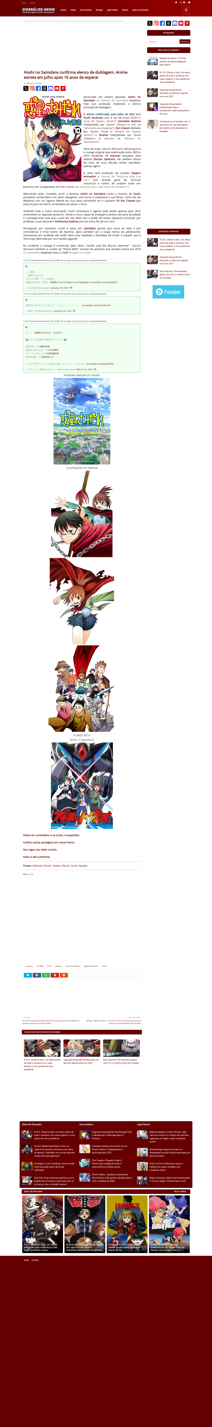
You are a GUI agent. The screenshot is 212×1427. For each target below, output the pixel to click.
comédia (39, 966)
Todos (104, 966)
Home (24, 3)
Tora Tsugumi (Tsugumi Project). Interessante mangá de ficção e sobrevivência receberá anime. (107, 1163)
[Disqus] (81, 917)
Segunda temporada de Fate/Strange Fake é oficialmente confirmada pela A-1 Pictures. (175, 109)
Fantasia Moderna (73, 966)
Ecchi (49, 966)
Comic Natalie (78, 865)
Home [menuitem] (63, 10)
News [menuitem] (73, 10)
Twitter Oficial (60, 865)
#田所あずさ (48, 356)
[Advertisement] (82, 48)
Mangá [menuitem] (99, 10)
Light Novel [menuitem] (112, 10)
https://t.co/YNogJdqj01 (78, 282)
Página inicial (29, 21)
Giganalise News (91, 966)
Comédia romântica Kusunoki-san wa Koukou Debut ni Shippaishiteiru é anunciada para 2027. (109, 1149)
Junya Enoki (130, 117)
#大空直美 (53, 349)
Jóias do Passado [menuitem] (141, 10)
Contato (32, 3)
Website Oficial (42, 865)
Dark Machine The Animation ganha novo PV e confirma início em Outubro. (121, 1061)
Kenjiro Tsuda (99, 131)
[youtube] (188, 2)
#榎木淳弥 (44, 346)
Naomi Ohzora (115, 124)
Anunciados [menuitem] (86, 10)
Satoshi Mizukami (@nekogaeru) (121, 148)
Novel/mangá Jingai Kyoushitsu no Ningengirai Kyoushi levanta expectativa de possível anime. (170, 1152)
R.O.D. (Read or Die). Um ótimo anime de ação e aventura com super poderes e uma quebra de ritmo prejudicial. (42, 1065)
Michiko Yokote (65, 186)
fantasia (58, 966)
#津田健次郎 (52, 353)
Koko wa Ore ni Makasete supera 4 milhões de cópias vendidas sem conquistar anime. (166, 1166)
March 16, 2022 (84, 369)
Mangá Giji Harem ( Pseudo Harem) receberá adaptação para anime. (173, 61)
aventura (39, 21)
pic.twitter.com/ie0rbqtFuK (103, 282)
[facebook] (184, 2)
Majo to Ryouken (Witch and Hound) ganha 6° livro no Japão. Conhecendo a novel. (170, 1179)
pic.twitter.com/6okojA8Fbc (100, 363)
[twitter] (176, 2)
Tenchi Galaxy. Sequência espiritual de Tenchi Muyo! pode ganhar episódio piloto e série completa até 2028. (112, 1177)
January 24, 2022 (60, 287)
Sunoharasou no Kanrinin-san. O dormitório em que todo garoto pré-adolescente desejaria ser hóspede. (175, 126)
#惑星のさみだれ (58, 282)
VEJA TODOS (180, 1192)
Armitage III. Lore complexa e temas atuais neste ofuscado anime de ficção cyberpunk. (54, 1166)
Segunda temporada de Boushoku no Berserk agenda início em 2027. (80, 1061)
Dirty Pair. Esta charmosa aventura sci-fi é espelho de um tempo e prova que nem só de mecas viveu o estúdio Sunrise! (54, 1181)
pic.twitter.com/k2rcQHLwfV (96, 305)
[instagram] (180, 2)
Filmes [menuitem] (125, 10)
